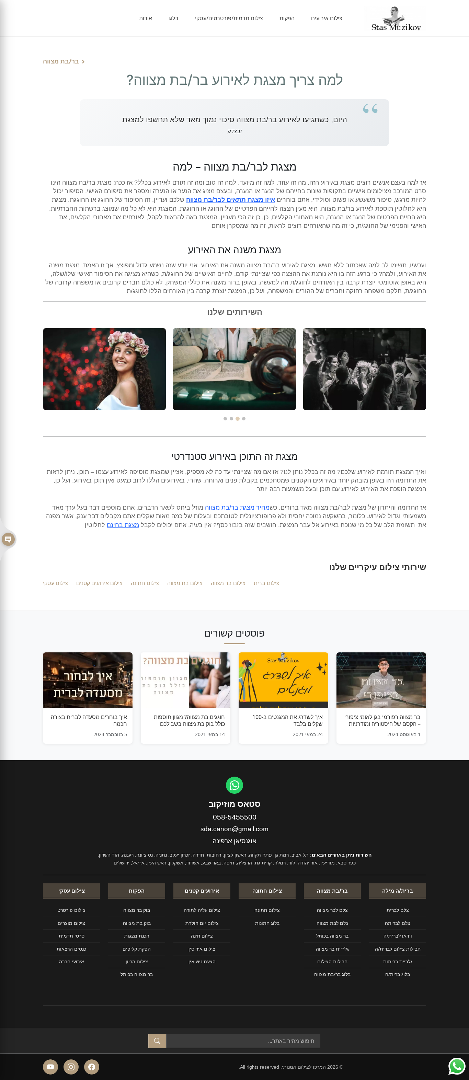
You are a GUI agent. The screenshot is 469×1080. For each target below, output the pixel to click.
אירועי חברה (71, 961)
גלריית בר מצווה (332, 948)
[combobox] (243, 1041)
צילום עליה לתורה (202, 910)
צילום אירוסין (201, 948)
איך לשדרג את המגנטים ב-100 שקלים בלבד (287, 720)
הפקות (287, 18)
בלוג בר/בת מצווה (332, 974)
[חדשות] (8, 540)
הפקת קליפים (137, 948)
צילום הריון (137, 961)
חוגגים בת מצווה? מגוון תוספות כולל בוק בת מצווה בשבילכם (189, 720)
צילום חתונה (145, 583)
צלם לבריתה (397, 923)
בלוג (174, 18)
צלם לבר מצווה (332, 910)
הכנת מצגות (136, 935)
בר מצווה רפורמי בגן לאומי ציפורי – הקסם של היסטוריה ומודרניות (382, 720)
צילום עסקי (55, 583)
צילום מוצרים (71, 923)
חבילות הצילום (332, 961)
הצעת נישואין (202, 961)
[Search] (157, 1041)
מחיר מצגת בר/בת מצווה (237, 507)
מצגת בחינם (123, 525)
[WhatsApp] (234, 785)
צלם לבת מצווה (332, 923)
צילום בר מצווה (228, 583)
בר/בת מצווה (61, 61)
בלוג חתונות (267, 923)
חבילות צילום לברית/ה (398, 948)
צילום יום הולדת (202, 923)
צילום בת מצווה (185, 583)
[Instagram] (71, 1067)
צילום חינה (202, 935)
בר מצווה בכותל (332, 935)
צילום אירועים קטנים (99, 583)
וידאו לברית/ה (398, 935)
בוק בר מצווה (136, 910)
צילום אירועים (326, 18)
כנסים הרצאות (71, 948)
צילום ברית (266, 583)
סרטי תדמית (71, 935)
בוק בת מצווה (137, 923)
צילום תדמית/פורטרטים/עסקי (229, 18)
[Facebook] (91, 1067)
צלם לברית (398, 910)
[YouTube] (50, 1067)
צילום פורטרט (71, 910)
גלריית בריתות (397, 961)
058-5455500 (234, 817)
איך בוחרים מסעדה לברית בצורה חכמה (89, 720)
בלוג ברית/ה (397, 974)
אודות (145, 18)
